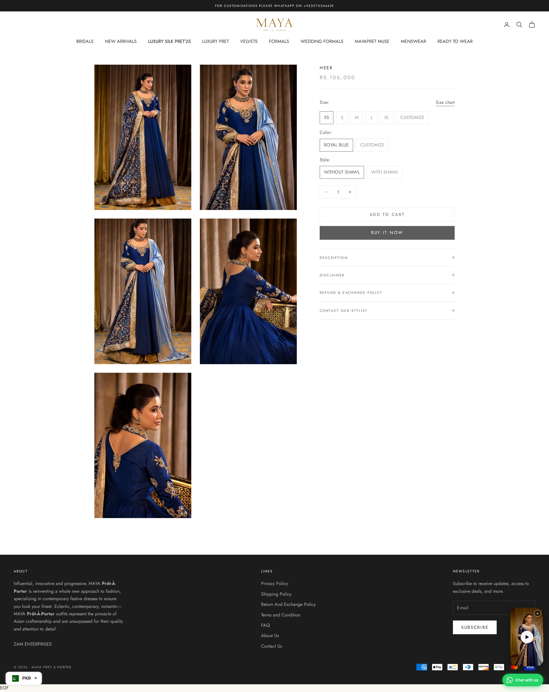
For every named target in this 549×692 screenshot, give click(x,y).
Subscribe (474, 627)
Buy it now (387, 232)
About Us (270, 635)
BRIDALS (85, 41)
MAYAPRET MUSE (372, 41)
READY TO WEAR (455, 41)
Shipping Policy (276, 594)
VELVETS (249, 41)
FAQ (265, 625)
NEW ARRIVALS (121, 41)
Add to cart (387, 214)
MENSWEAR (413, 41)
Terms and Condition (280, 615)
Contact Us (271, 646)
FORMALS (279, 41)
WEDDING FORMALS (322, 41)
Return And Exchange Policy (288, 604)
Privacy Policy (274, 583)
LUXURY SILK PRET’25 (169, 41)
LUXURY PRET (215, 41)
